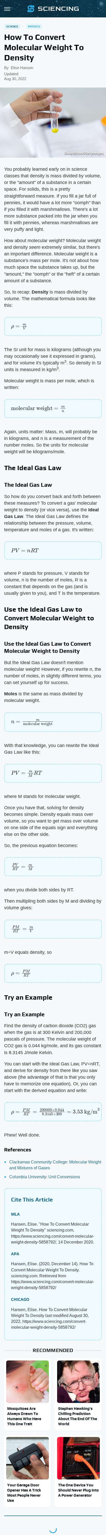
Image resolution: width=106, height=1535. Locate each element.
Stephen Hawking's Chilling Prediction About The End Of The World (77, 1416)
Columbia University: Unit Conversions (44, 1177)
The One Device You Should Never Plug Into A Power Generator (78, 1490)
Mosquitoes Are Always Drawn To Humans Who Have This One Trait (24, 1416)
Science (12, 26)
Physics (34, 26)
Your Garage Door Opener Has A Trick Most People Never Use (24, 1493)
